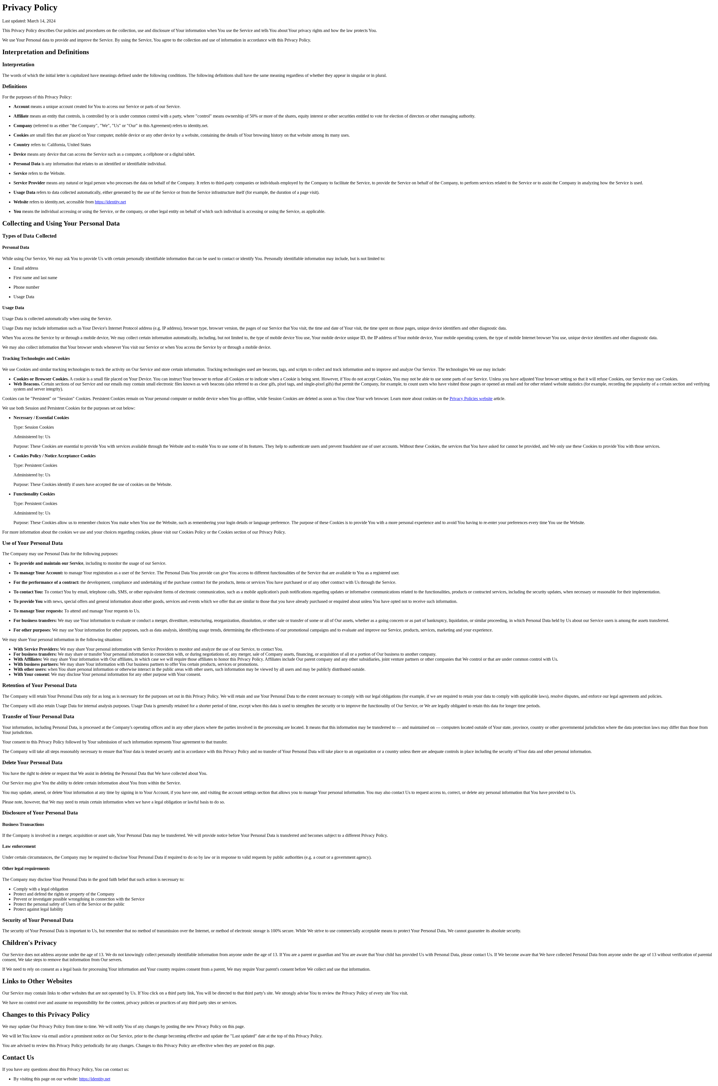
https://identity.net (110, 201)
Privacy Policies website (471, 398)
